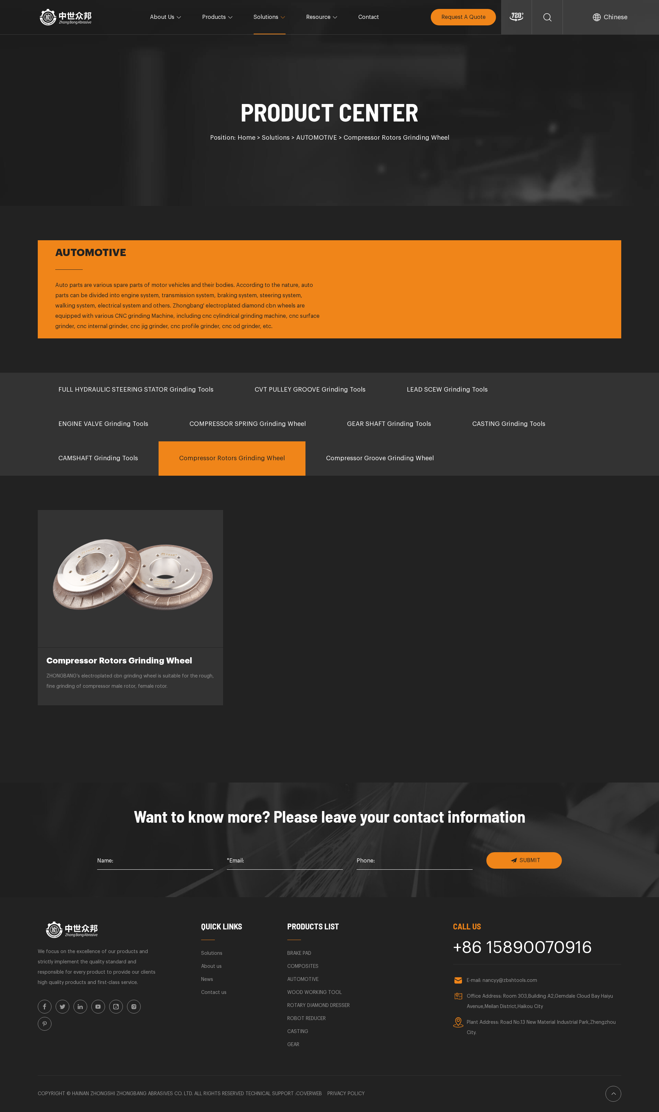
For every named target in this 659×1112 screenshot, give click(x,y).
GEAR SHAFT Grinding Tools (389, 424)
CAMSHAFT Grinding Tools (98, 458)
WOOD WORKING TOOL (314, 992)
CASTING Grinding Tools (508, 424)
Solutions (266, 17)
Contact (368, 17)
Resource (318, 17)
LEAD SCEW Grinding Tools (447, 389)
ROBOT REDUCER (306, 1018)
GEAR (293, 1044)
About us (211, 966)
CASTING (297, 1031)
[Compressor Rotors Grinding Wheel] (130, 578)
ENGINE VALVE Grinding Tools (103, 424)
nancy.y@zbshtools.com (510, 980)
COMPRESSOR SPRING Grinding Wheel (247, 424)
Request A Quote (463, 17)
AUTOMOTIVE (316, 138)
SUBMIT (530, 860)
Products (214, 17)
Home (246, 138)
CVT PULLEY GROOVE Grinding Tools (310, 389)
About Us (162, 17)
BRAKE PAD (299, 953)
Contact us (214, 992)
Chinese (615, 17)
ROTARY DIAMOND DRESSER (318, 1005)
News (207, 979)
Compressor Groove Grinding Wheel (380, 458)
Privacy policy (346, 1093)
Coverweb (309, 1093)
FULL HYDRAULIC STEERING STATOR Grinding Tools (135, 389)
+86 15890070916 (522, 948)
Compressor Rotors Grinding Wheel (396, 138)
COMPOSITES (303, 966)
